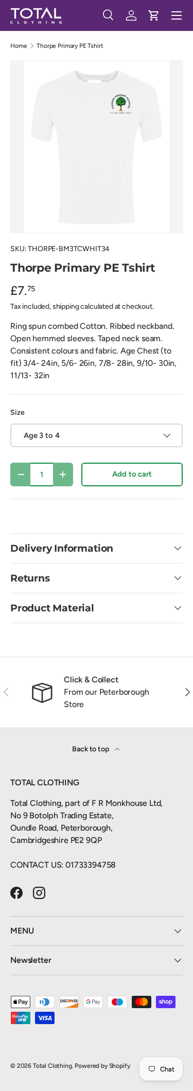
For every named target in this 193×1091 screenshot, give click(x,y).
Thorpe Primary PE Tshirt (70, 46)
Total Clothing (52, 1065)
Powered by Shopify (102, 1065)
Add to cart (131, 474)
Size (17, 412)
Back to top (91, 749)
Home (18, 46)
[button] (154, 15)
